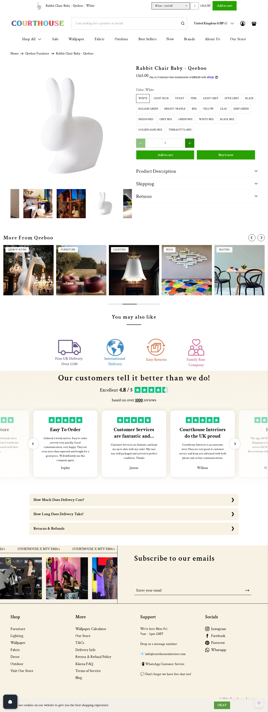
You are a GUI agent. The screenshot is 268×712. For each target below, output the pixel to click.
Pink (194, 98)
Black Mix (227, 119)
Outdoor (122, 39)
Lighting (16, 635)
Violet (179, 98)
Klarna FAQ (84, 663)
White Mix (206, 119)
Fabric (100, 39)
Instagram (218, 628)
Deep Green (241, 109)
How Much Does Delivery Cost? (59, 499)
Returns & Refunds (49, 528)
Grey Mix (166, 119)
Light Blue (161, 98)
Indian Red (145, 119)
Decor (15, 656)
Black (249, 98)
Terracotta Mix (180, 130)
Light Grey (210, 98)
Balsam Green (148, 109)
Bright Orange (175, 109)
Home (14, 53)
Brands (189, 39)
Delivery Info (85, 649)
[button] (33, 443)
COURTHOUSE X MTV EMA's (24, 549)
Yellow (208, 109)
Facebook (218, 635)
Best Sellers (147, 39)
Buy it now (226, 155)
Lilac (223, 109)
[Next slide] (261, 237)
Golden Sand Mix (150, 130)
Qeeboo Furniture (37, 53)
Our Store (238, 39)
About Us (212, 39)
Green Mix (185, 119)
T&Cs (79, 642)
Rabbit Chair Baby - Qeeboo (70, 6)
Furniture (17, 628)
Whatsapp (218, 649)
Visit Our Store (21, 670)
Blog (78, 677)
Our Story (82, 635)
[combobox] (129, 23)
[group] (28, 270)
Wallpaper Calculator (90, 628)
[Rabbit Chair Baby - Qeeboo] (71, 126)
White (142, 98)
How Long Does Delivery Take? (59, 514)
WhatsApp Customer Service (164, 664)
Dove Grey (232, 98)
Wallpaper (76, 39)
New (170, 39)
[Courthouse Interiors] (37, 23)
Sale (55, 39)
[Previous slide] (251, 237)
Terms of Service (88, 670)
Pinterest (218, 642)
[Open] (10, 702)
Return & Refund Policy (93, 656)
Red (194, 109)
